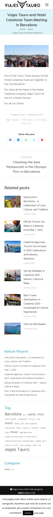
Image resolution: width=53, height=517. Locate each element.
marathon (35, 428)
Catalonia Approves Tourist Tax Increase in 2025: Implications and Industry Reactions (35, 250)
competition (22, 419)
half (22, 424)
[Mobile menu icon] (47, 4)
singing (38, 441)
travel (34, 445)
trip (39, 445)
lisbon (18, 428)
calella (31, 414)
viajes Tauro (26, 123)
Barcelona (16, 120)
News (22, 114)
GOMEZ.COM (26, 493)
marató (43, 428)
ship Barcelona (28, 441)
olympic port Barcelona (14, 437)
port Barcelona (31, 437)
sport (44, 441)
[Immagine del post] (12, 202)
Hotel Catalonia (27, 120)
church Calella (10, 419)
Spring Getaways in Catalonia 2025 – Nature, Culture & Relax (34, 277)
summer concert (11, 445)
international (10, 428)
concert (32, 419)
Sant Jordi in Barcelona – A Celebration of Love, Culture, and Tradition (36, 203)
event (9, 423)
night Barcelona (26, 432)
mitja (7, 432)
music (14, 432)
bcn (24, 415)
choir (40, 414)
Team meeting (41, 120)
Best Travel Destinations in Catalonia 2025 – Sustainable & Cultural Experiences (36, 303)
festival (16, 424)
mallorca (26, 428)
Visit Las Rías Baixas (35, 324)
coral (38, 419)
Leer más (39, 512)
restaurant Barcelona (13, 441)
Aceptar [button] (28, 513)
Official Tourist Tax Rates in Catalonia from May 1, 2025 (34, 226)
